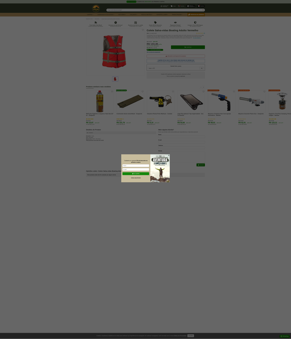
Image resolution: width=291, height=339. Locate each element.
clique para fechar (136, 177)
